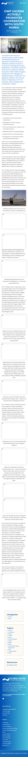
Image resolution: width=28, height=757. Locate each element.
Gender (10, 641)
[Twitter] (3, 699)
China (3, 732)
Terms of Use (6, 711)
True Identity (23, 753)
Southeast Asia (6, 741)
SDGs (9, 649)
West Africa (5, 745)
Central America (6, 726)
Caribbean (5, 722)
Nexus (10, 644)
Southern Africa (6, 743)
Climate (10, 630)
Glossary (4, 715)
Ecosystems (11, 632)
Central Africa (6, 724)
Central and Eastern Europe (9, 728)
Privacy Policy (6, 713)
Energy (10, 634)
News (17, 30)
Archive (13, 30)
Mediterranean (6, 736)
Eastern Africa (6, 734)
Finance (10, 635)
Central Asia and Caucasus (9, 730)
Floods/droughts (12, 639)
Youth (9, 653)
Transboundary (14, 32)
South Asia (5, 739)
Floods (10, 637)
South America (6, 738)
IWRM (20, 30)
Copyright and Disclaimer (9, 709)
